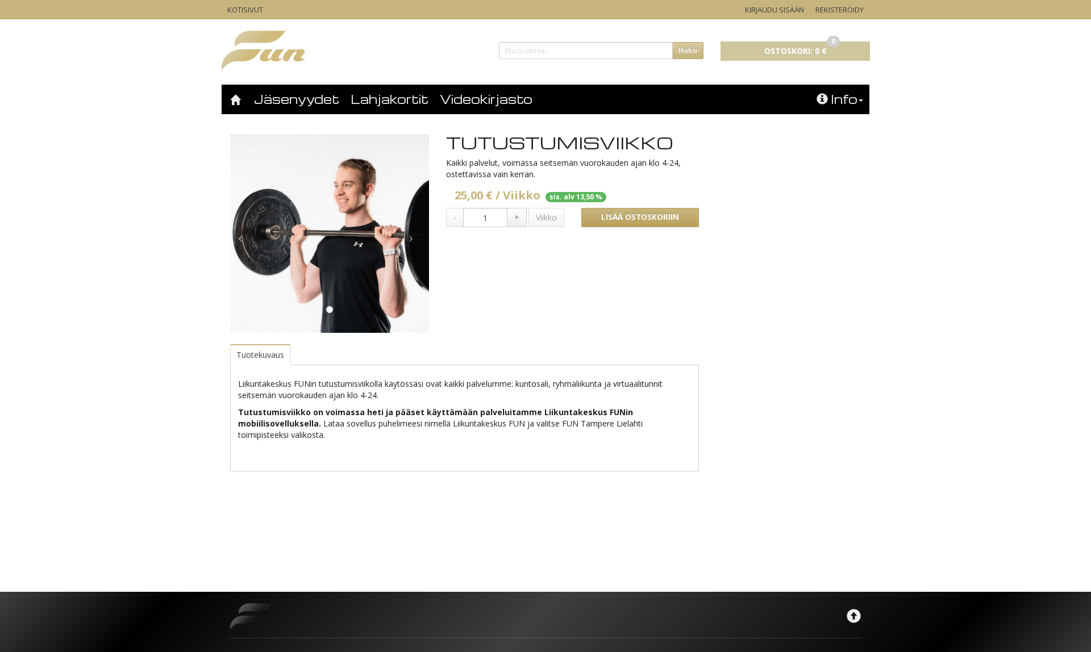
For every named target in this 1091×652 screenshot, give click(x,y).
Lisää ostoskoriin (640, 217)
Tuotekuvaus (260, 354)
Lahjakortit (389, 99)
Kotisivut (245, 10)
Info (844, 99)
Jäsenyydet (296, 99)
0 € (799, 48)
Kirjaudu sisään (774, 10)
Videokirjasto (486, 99)
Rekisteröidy (839, 10)
